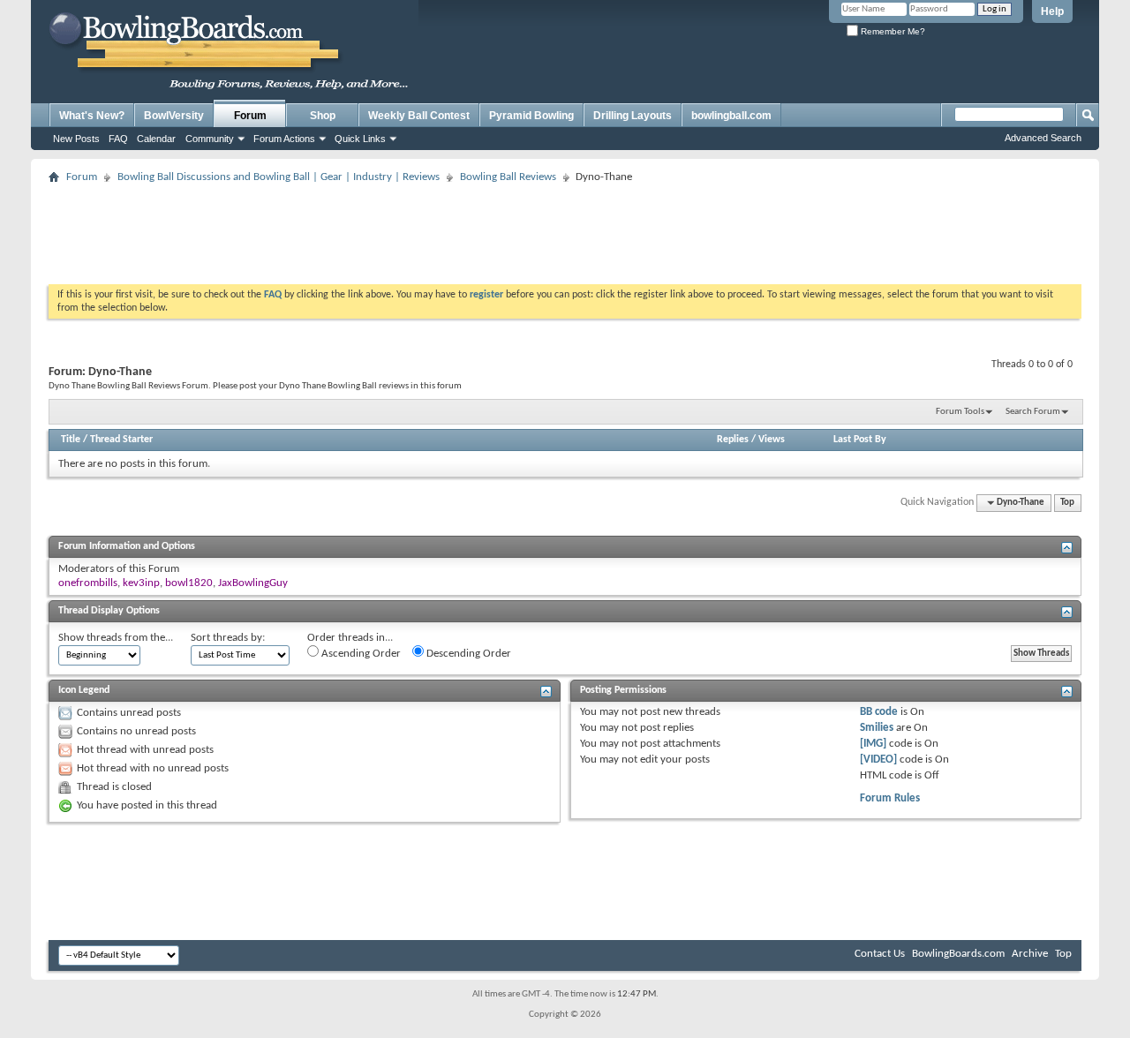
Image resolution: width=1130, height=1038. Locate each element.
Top (1067, 503)
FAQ (118, 138)
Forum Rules (890, 798)
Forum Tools (960, 412)
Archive (1030, 953)
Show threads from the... (115, 637)
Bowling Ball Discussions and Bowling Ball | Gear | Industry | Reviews (278, 177)
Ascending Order (360, 653)
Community (209, 138)
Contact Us (880, 953)
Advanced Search (1043, 137)
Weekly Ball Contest (419, 115)
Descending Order (467, 653)
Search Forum (1033, 412)
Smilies (876, 727)
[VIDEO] (878, 759)
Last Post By (859, 439)
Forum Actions (284, 138)
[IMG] (873, 743)
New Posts (76, 138)
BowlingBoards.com (958, 953)
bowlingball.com (731, 115)
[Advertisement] (565, 228)
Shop (322, 115)
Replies (733, 439)
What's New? (91, 115)
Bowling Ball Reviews (508, 177)
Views (771, 439)
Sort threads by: (228, 637)
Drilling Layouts (632, 115)
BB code (879, 712)
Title (70, 439)
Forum (250, 115)
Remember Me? (891, 31)
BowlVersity (174, 115)
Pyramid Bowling (531, 115)
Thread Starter (121, 439)
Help (1052, 11)
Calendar (156, 138)
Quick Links (360, 138)
